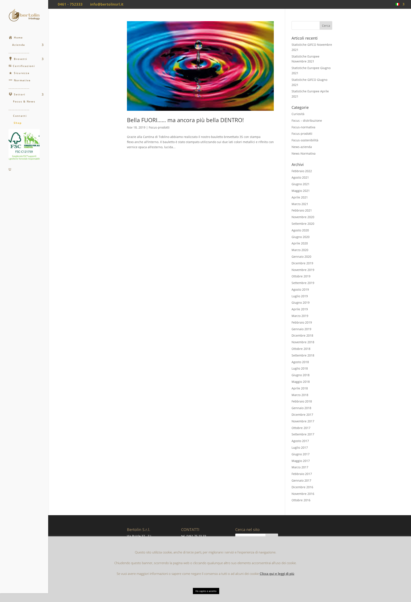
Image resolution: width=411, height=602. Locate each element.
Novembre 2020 (303, 217)
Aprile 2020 (300, 243)
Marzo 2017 (300, 467)
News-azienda (302, 147)
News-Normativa (304, 153)
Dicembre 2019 (302, 263)
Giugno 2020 (301, 237)
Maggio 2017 (301, 461)
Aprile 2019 (300, 309)
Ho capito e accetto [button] (206, 591)
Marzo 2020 (300, 250)
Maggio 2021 (301, 191)
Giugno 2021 (301, 184)
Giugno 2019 (301, 302)
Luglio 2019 (300, 296)
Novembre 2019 (303, 270)
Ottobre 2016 (301, 500)
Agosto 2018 (300, 362)
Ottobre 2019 (301, 276)
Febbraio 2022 (302, 171)
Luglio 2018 (300, 368)
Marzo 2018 (300, 395)
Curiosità (298, 114)
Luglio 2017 (300, 447)
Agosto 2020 (300, 230)
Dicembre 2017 (302, 415)
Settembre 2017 (303, 434)
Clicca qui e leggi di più (277, 573)
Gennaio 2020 (301, 256)
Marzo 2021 (300, 204)
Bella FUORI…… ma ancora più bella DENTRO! (185, 120)
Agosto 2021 (300, 177)
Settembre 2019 (303, 283)
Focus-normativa (303, 127)
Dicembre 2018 (302, 335)
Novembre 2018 (303, 342)
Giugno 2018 (301, 375)
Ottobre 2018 (301, 349)
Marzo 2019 (300, 316)
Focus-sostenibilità (305, 140)
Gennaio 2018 (301, 408)
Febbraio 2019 (302, 322)
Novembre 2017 (303, 421)
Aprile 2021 (300, 197)
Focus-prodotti (159, 127)
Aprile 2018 (300, 388)
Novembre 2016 (303, 494)
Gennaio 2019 (301, 329)
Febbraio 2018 (302, 401)
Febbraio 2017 (302, 474)
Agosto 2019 (300, 289)
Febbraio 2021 (302, 210)
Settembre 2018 (303, 355)
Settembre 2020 (303, 224)
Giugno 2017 (301, 454)
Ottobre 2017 (301, 428)
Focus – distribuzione (307, 120)
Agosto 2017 (300, 441)
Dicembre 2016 (302, 487)
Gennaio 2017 (301, 480)
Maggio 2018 (301, 382)
